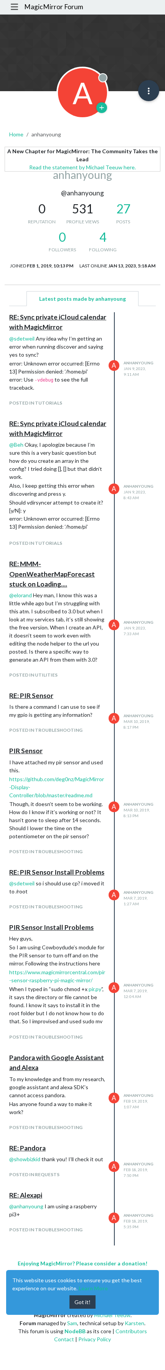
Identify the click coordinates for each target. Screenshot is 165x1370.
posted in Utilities (33, 675)
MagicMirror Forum (53, 7)
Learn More (93, 1288)
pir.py (95, 989)
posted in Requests (34, 1174)
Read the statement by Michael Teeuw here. (82, 167)
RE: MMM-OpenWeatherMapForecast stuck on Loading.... (52, 574)
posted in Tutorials (35, 403)
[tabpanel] (82, 778)
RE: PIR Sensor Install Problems (56, 872)
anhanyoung (138, 363)
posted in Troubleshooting (45, 730)
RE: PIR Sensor (31, 696)
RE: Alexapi (25, 1195)
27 (123, 209)
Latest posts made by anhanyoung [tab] (82, 298)
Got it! (82, 1302)
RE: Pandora (27, 1148)
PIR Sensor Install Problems (51, 927)
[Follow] (101, 107)
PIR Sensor (26, 751)
